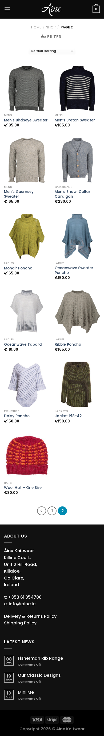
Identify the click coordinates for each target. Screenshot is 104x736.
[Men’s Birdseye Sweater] (26, 88)
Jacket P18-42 (68, 416)
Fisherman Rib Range (40, 658)
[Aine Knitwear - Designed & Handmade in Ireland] (52, 9)
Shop (51, 27)
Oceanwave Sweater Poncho (74, 270)
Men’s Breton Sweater (75, 120)
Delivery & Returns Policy (30, 616)
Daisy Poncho (17, 416)
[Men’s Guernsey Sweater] (26, 160)
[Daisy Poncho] (26, 384)
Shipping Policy (20, 623)
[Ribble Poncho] (77, 312)
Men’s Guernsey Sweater (19, 194)
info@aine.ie (22, 604)
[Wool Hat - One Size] (26, 456)
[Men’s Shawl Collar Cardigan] (77, 160)
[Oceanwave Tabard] (26, 312)
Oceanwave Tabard (23, 344)
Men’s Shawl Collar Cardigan (72, 194)
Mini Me (26, 692)
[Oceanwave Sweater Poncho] (77, 236)
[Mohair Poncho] (26, 236)
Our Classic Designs (39, 675)
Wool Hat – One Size (23, 487)
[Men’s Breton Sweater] (77, 88)
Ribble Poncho (68, 344)
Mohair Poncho (18, 268)
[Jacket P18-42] (77, 384)
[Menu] (7, 9)
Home (36, 27)
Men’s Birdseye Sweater (26, 120)
